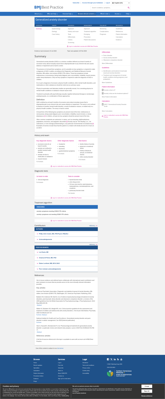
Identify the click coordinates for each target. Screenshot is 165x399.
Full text (39, 315)
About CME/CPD (62, 373)
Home (35, 362)
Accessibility (85, 373)
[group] (66, 234)
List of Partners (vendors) (79, 393)
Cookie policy (86, 370)
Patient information (39, 373)
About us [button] (38, 14)
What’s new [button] (104, 14)
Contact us (61, 376)
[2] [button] (67, 121)
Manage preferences (146, 396)
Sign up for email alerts (64, 378)
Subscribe (76, 3)
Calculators (37, 370)
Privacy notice (86, 368)
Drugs (35, 381)
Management (89, 25)
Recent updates (38, 365)
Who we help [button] (51, 14)
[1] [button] (44, 116)
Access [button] (117, 14)
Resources (120, 25)
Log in (108, 3)
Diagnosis (72, 25)
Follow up (104, 25)
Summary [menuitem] (39, 28)
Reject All (146, 391)
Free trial (60, 365)
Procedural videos (38, 376)
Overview (40, 25)
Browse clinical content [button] (86, 14)
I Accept (147, 386)
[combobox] (108, 8)
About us (60, 370)
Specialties (36, 368)
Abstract (39, 305)
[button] (93, 225)
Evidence (36, 378)
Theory (55, 25)
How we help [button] (67, 14)
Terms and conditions (88, 365)
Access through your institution (92, 3)
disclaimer (60, 348)
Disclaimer (85, 362)
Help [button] (127, 14)
